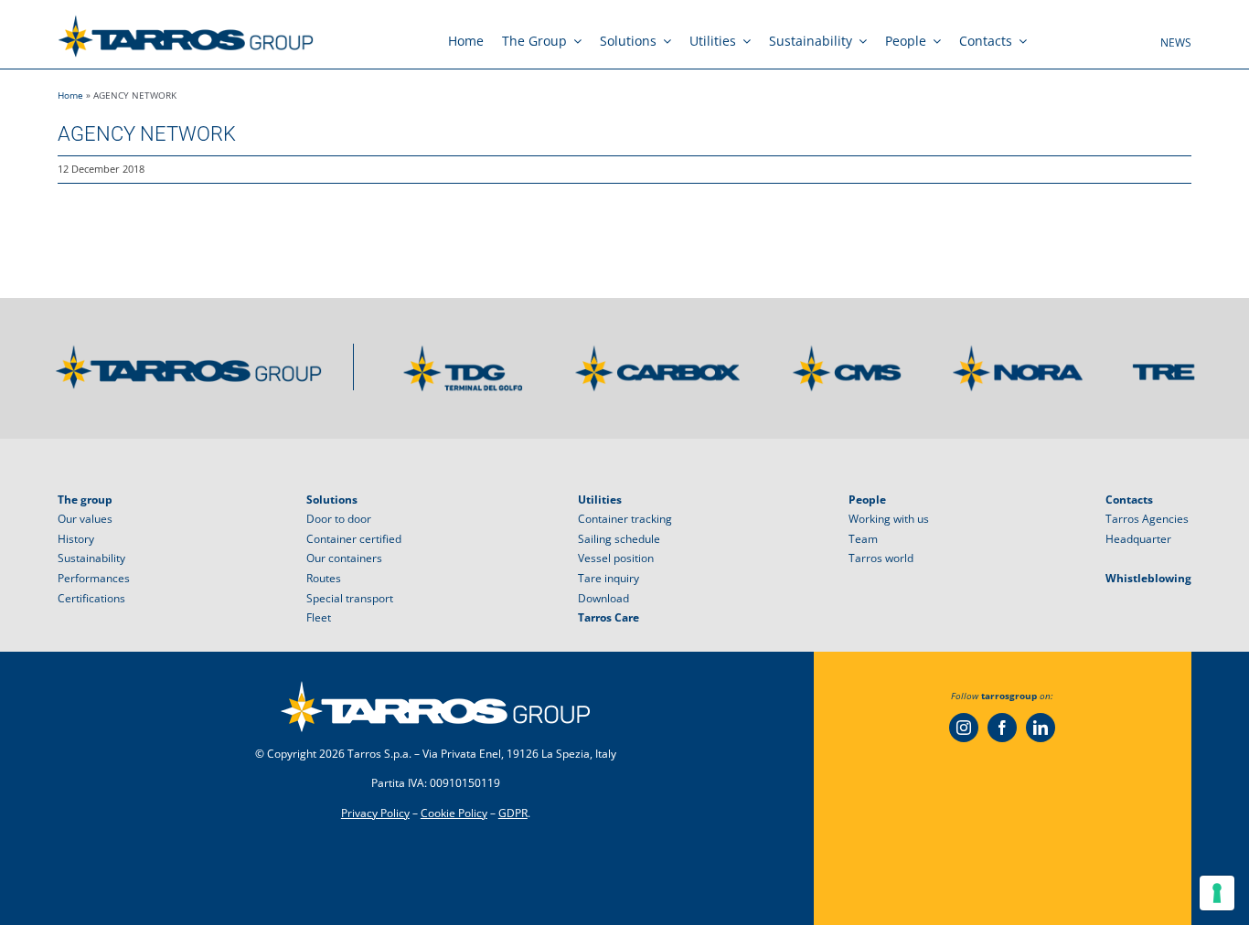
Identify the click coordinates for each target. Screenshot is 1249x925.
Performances (94, 578)
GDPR (513, 813)
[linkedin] (1040, 727)
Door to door (338, 518)
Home (70, 95)
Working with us (889, 518)
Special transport (349, 598)
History (76, 539)
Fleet (318, 617)
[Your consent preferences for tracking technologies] (1217, 893)
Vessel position (616, 558)
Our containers (344, 558)
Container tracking (625, 518)
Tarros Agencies (1147, 518)
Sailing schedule (619, 539)
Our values (85, 518)
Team (863, 539)
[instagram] (963, 727)
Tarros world (881, 558)
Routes (323, 578)
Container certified (353, 539)
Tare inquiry (608, 578)
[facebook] (1002, 727)
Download (603, 598)
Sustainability (91, 558)
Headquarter (1138, 539)
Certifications (91, 598)
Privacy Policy (375, 813)
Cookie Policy (454, 813)
